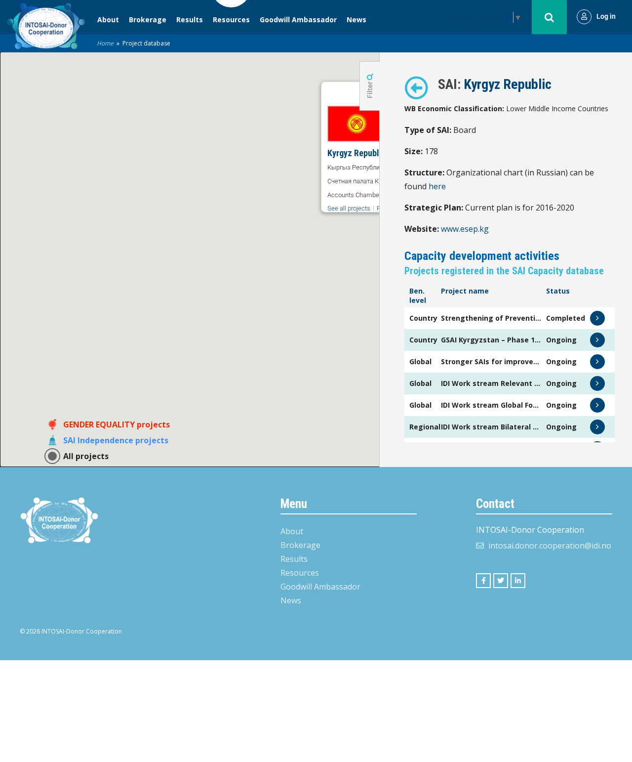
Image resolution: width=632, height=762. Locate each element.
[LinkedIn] (518, 580)
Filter (370, 89)
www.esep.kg (465, 228)
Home (105, 43)
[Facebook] (483, 580)
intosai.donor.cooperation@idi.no (549, 545)
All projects (86, 456)
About (108, 19)
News (356, 19)
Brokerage (147, 19)
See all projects (348, 208)
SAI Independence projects (115, 440)
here (437, 186)
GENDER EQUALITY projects (116, 424)
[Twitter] (500, 580)
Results (189, 19)
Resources (231, 19)
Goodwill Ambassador (298, 19)
